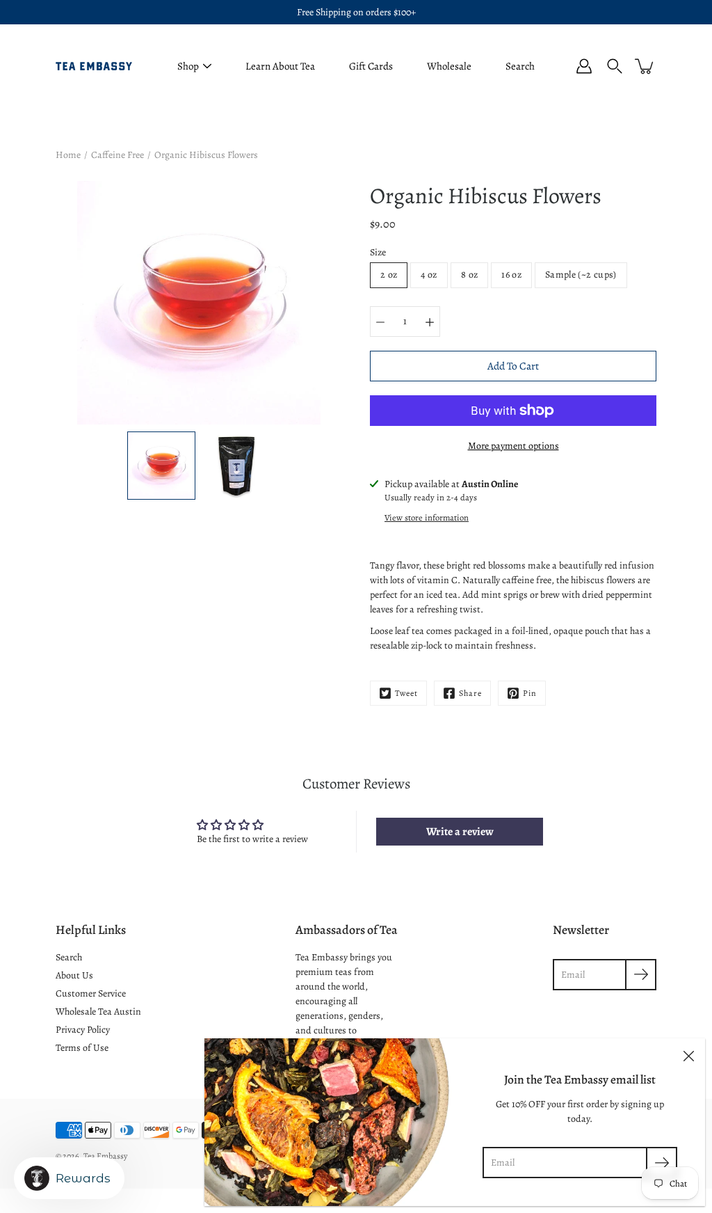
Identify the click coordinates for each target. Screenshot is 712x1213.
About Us (74, 975)
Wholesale (449, 66)
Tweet (406, 693)
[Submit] (661, 1162)
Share (470, 693)
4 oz (429, 274)
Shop (188, 66)
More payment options (513, 445)
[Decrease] (380, 321)
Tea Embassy (105, 1156)
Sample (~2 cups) (581, 274)
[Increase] (429, 321)
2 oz (388, 274)
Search (520, 66)
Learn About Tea (280, 66)
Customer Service (91, 993)
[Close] (688, 1055)
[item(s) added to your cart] (645, 66)
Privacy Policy (83, 1029)
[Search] (615, 66)
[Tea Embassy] (94, 66)
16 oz (511, 274)
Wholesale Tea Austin (98, 1011)
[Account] (584, 66)
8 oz (469, 274)
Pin (530, 693)
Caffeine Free (117, 154)
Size (378, 252)
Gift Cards (371, 66)
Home (68, 154)
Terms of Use (82, 1047)
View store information (427, 517)
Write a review (460, 831)
